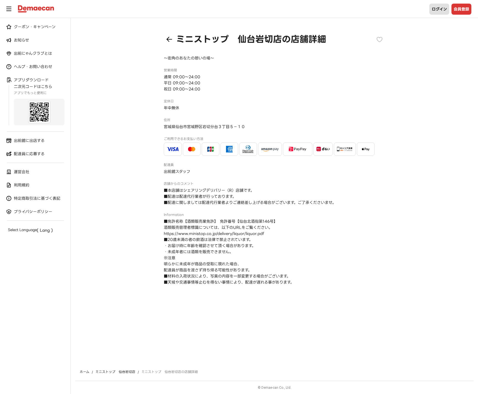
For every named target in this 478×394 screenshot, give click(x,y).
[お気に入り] (379, 39)
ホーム (84, 371)
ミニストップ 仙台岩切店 (115, 371)
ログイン (439, 9)
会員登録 (461, 9)
